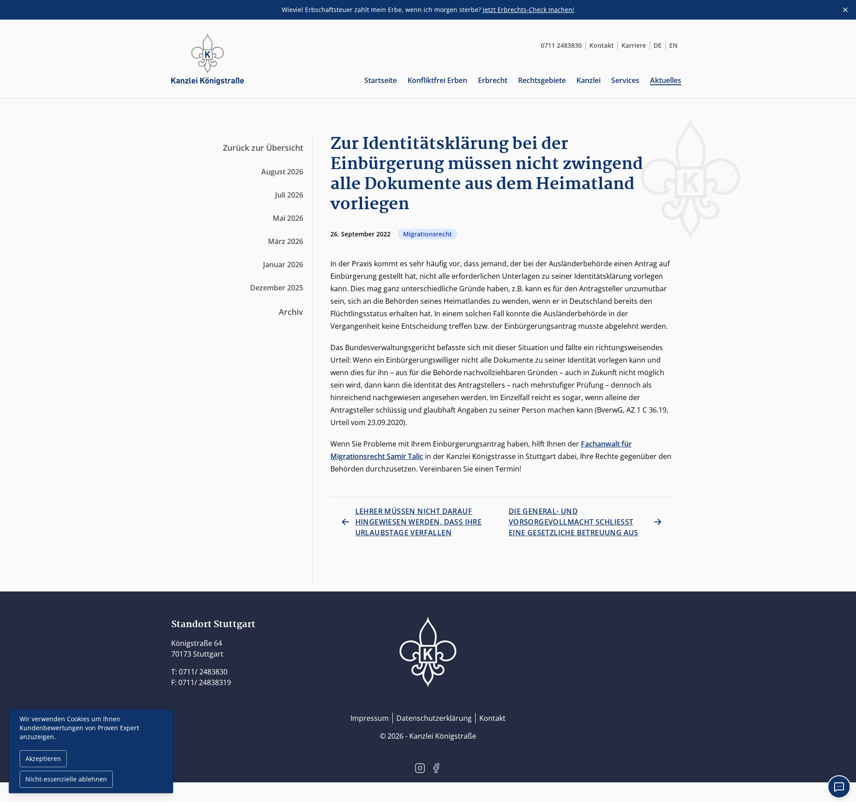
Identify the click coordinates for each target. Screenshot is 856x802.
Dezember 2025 (276, 288)
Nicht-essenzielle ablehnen (66, 779)
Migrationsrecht (427, 234)
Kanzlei (588, 80)
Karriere (633, 45)
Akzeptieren (43, 758)
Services (625, 80)
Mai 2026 (288, 218)
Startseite (380, 80)
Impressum (369, 718)
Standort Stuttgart (213, 624)
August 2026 (282, 172)
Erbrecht (492, 80)
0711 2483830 (561, 45)
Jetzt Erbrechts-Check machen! (528, 9)
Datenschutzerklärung (434, 718)
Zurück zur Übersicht (263, 147)
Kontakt (601, 45)
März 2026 (285, 241)
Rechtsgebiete (542, 80)
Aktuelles (665, 80)
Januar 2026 (283, 264)
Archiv (291, 311)
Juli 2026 (289, 195)
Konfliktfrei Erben (437, 80)
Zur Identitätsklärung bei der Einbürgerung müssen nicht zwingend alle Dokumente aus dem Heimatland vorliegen (486, 174)
